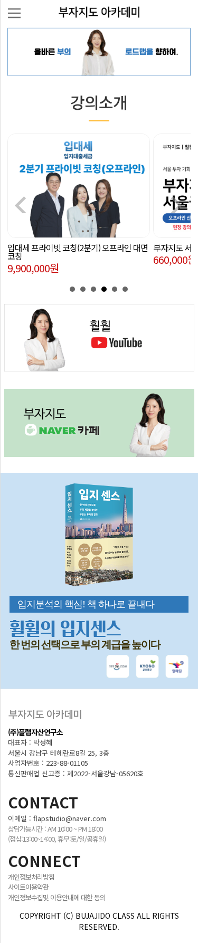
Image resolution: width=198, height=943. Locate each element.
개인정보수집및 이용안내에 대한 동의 (57, 897)
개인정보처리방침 (31, 877)
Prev (21, 204)
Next (176, 204)
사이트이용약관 (28, 887)
